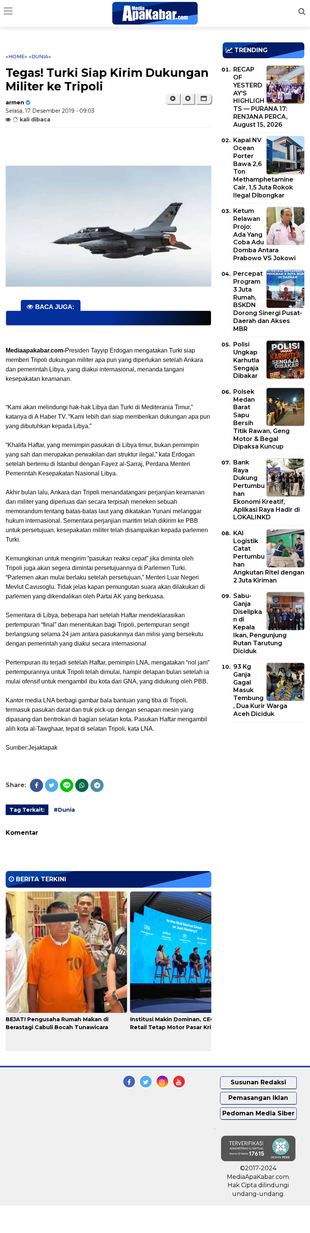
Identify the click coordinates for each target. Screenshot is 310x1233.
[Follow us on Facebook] (129, 1081)
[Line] (66, 785)
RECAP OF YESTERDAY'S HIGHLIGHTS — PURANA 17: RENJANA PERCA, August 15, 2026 (260, 97)
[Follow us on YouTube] (179, 1081)
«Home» (16, 56)
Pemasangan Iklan (258, 1097)
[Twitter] (51, 785)
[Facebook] (36, 785)
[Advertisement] (266, 771)
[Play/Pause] (172, 98)
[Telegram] (97, 785)
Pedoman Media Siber (258, 1113)
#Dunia (64, 809)
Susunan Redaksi (258, 1082)
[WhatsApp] (81, 785)
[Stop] (187, 98)
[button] (203, 98)
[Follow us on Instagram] (162, 1081)
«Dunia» (40, 56)
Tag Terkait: (27, 809)
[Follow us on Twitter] (145, 1081)
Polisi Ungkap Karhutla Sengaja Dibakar (246, 360)
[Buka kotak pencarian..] (302, 11)
